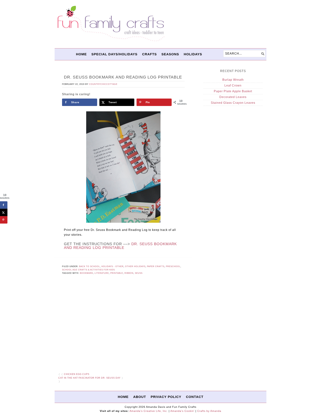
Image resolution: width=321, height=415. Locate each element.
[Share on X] (3, 212)
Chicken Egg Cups (76, 374)
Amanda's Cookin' (182, 410)
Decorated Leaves (233, 97)
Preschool (173, 266)
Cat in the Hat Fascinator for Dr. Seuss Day (89, 378)
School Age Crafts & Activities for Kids (88, 270)
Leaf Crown (232, 85)
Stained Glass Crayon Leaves (233, 102)
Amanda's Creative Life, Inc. (148, 410)
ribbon (128, 273)
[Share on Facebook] (3, 205)
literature (102, 273)
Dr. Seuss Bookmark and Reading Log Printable (120, 246)
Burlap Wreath (233, 79)
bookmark (86, 273)
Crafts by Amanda (209, 410)
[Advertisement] (123, 324)
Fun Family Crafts (110, 24)
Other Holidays (135, 266)
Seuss (138, 273)
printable (116, 273)
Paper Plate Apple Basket (233, 91)
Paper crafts (155, 266)
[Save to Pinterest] (3, 219)
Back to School (89, 266)
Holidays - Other (112, 266)
